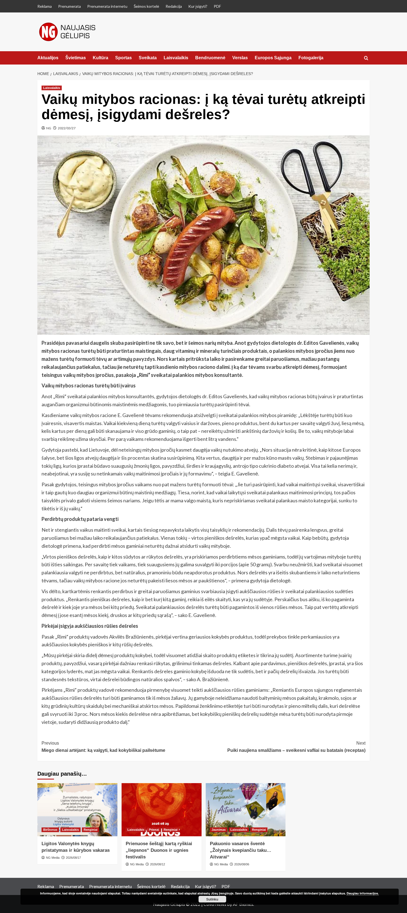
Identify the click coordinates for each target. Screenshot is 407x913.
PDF (217, 6)
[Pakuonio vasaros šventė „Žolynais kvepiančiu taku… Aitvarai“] (246, 810)
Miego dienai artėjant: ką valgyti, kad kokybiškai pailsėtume (103, 747)
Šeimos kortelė (146, 6)
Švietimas (75, 57)
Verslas (240, 57)
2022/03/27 (67, 128)
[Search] (366, 58)
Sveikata (148, 57)
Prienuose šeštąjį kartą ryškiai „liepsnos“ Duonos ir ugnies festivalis (159, 850)
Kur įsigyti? (197, 6)
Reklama (44, 6)
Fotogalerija (310, 57)
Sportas (123, 57)
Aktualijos (47, 57)
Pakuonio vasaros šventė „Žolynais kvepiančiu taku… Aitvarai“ (240, 850)
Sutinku (212, 899)
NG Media (53, 857)
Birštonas (50, 829)
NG (48, 128)
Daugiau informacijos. (363, 893)
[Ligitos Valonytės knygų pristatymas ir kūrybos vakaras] (77, 810)
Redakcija (174, 6)
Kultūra (100, 57)
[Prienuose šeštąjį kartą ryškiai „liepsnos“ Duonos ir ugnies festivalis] (162, 810)
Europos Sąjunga (273, 57)
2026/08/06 (241, 864)
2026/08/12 (157, 864)
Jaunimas (219, 829)
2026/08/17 (73, 857)
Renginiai (90, 829)
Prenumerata (69, 6)
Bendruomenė (210, 57)
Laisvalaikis (176, 57)
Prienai (154, 829)
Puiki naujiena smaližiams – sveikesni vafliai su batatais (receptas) (296, 747)
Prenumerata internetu (107, 6)
